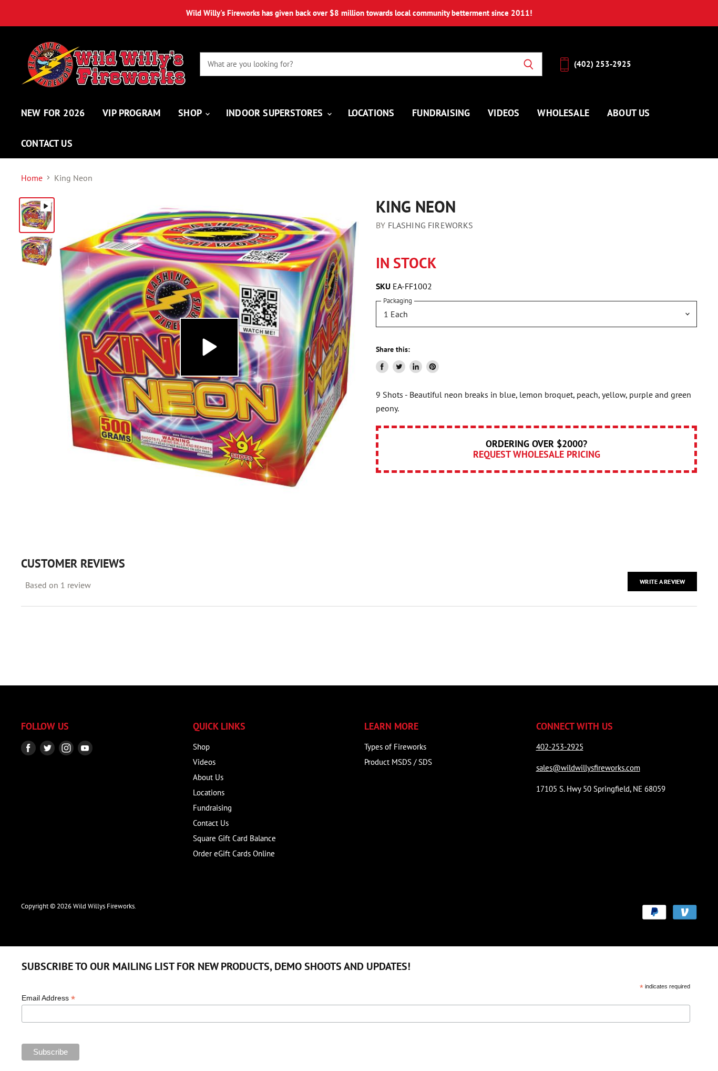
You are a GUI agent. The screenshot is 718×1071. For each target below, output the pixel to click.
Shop (191, 112)
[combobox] (357, 64)
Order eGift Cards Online (234, 853)
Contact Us (47, 143)
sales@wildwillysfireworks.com (588, 768)
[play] (209, 347)
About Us (628, 112)
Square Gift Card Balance (234, 838)
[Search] (528, 64)
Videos (503, 112)
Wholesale (563, 112)
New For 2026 (53, 112)
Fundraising (441, 112)
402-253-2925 (559, 747)
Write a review (662, 581)
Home (32, 178)
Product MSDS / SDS (398, 762)
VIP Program (131, 112)
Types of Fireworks (395, 747)
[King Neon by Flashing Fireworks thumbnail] (37, 215)
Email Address (48, 998)
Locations (371, 112)
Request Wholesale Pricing (536, 454)
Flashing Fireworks (431, 225)
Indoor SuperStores (275, 112)
